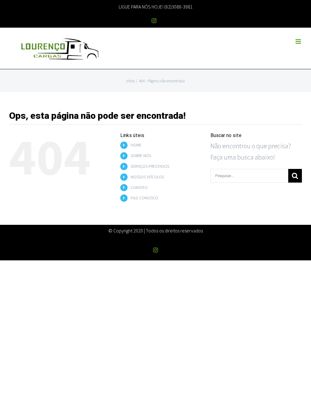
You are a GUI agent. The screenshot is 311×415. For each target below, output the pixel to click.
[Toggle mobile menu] (299, 41)
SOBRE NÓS (141, 155)
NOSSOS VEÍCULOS (147, 177)
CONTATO (139, 187)
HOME (136, 145)
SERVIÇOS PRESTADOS (150, 166)
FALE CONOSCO (144, 198)
